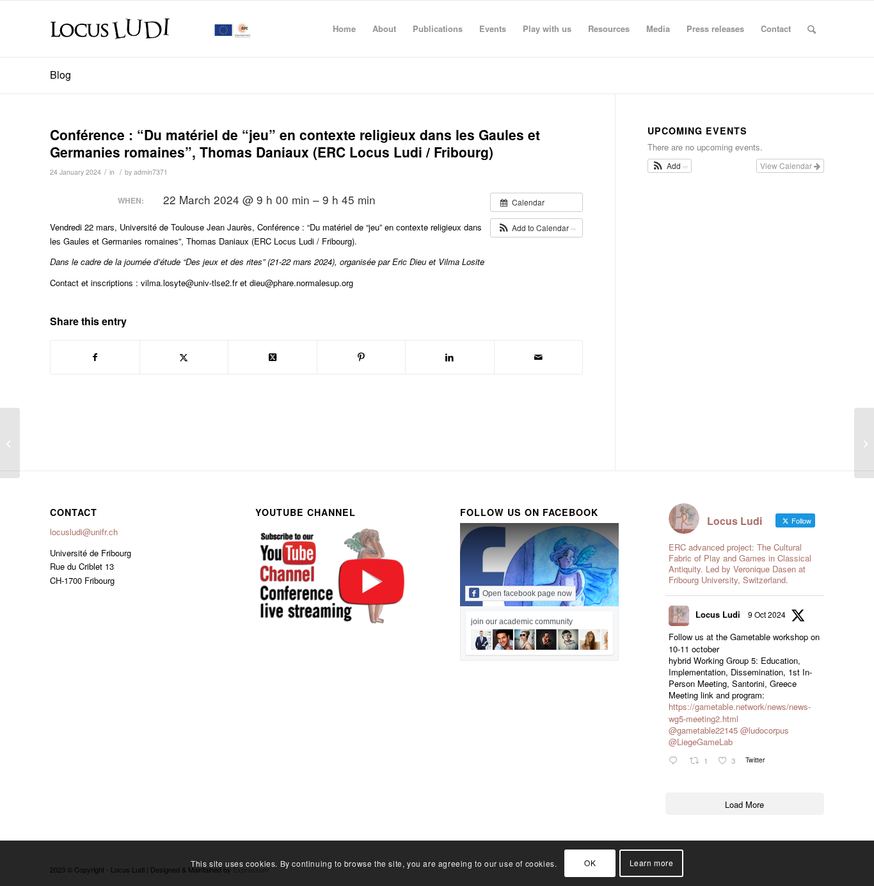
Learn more (652, 863)
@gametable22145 (703, 730)
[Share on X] (184, 357)
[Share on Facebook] (95, 357)
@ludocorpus (764, 730)
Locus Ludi (717, 614)
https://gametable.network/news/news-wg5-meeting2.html (740, 712)
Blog (60, 74)
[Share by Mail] (539, 357)
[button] (536, 228)
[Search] (811, 29)
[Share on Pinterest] (361, 357)
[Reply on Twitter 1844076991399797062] (676, 761)
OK (590, 863)
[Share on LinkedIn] (450, 357)
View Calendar (787, 165)
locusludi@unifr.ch (84, 532)
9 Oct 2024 (767, 614)
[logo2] (152, 29)
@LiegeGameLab (701, 742)
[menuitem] (344, 29)
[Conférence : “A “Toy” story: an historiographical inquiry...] (10, 443)
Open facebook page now (527, 593)
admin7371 (151, 172)
